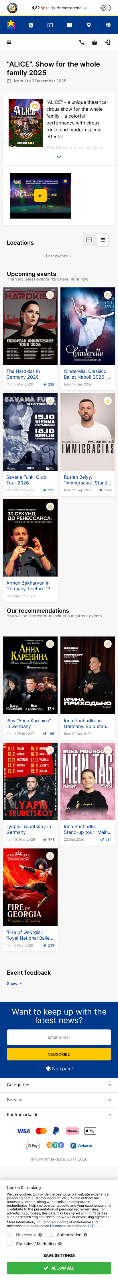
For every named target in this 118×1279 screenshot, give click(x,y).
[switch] (106, 8)
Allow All (62, 1268)
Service (14, 1099)
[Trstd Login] (109, 7)
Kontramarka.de (23, 1114)
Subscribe (59, 1054)
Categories (18, 1084)
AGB (91, 1226)
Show (13, 983)
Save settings (59, 1255)
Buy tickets (30, 351)
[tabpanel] (41, 196)
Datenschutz (60, 1226)
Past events (57, 256)
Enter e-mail (59, 1037)
